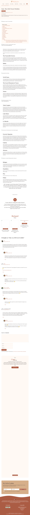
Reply (5, 259)
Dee (4, 240)
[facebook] (6, 507)
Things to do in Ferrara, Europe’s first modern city (24, 226)
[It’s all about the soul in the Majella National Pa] (15, 398)
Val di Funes (4, 27)
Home (2, 5)
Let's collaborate (22, 508)
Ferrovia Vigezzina (5, 33)
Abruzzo (4, 35)
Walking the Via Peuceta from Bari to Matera (15, 231)
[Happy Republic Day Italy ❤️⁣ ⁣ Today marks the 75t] (7, 438)
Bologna (4, 36)
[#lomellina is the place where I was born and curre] (15, 450)
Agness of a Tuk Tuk (6, 287)
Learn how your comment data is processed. (19, 351)
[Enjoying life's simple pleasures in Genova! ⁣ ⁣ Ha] (23, 441)
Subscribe (23, 489)
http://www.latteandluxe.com (7, 270)
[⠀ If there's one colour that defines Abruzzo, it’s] (23, 395)
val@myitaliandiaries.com (22, 507)
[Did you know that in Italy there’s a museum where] (7, 390)
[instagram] (8, 507)
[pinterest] (9, 507)
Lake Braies (4, 31)
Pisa (3, 38)
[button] (27, 3)
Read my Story (15, 367)
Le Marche (4, 32)
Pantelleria (4, 37)
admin (6, 275)
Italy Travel (24, 223)
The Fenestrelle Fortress (6, 25)
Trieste (4, 29)
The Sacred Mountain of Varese (7, 28)
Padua (4, 39)
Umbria (4, 34)
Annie (4, 263)
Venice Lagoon (5, 30)
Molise (4, 26)
